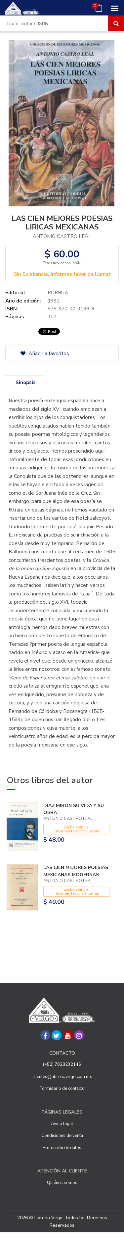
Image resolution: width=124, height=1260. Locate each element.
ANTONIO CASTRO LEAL (62, 236)
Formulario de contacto (62, 1088)
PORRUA (58, 292)
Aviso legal (62, 1124)
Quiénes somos (62, 1183)
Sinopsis (26, 382)
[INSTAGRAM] (79, 1035)
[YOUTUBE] (68, 1035)
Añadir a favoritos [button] (48, 353)
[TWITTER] (57, 1035)
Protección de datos (62, 1148)
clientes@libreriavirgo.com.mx (62, 1077)
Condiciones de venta (62, 1136)
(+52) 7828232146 (62, 1064)
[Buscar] (116, 23)
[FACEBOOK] (45, 1035)
